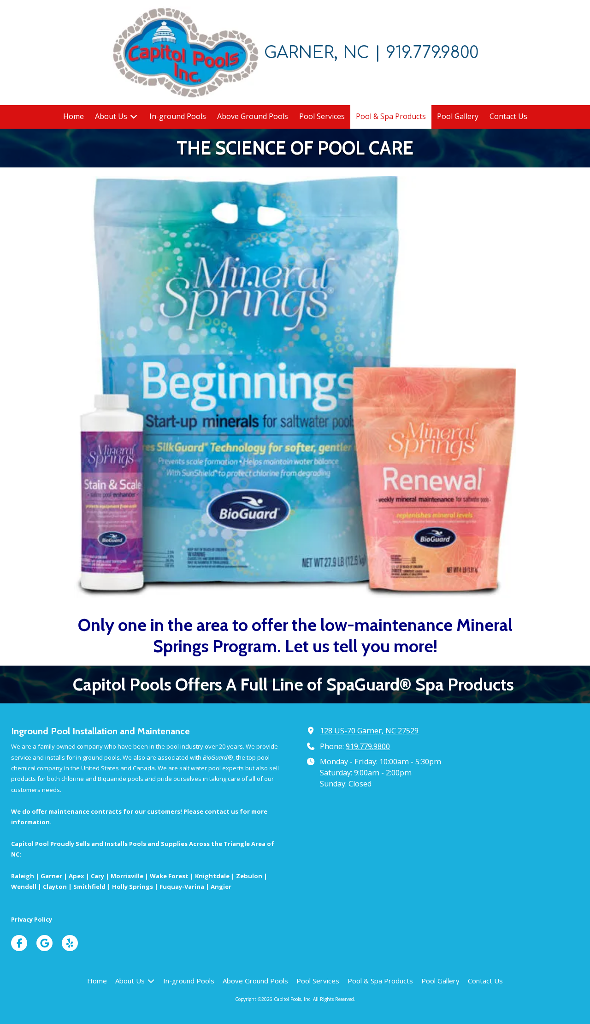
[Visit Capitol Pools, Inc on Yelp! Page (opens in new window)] (70, 943)
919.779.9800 (368, 746)
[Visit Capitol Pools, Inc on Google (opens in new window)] (44, 943)
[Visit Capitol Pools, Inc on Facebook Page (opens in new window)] (19, 943)
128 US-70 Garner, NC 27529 (369, 731)
